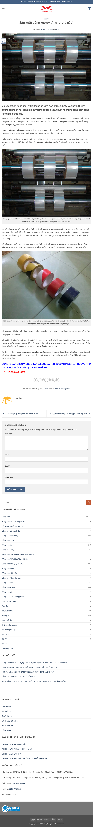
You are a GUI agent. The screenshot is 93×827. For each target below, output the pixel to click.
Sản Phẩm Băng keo (10, 721)
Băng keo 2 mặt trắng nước (13, 521)
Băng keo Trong (8, 587)
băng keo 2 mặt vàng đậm (12, 526)
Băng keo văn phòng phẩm (13, 596)
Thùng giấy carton (9, 625)
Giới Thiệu (6, 706)
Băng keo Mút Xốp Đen (11, 578)
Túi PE (4, 639)
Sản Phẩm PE (7, 725)
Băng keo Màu (8, 568)
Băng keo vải (7, 592)
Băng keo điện (8, 540)
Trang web (9, 477)
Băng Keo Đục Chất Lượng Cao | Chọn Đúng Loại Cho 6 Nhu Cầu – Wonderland (35, 662)
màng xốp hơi (7, 620)
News (46, 19)
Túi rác (4, 643)
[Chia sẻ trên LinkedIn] (57, 380)
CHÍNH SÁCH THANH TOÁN (14, 744)
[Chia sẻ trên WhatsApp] (36, 380)
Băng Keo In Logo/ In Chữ (12, 563)
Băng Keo (6, 516)
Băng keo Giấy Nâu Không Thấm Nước (18, 554)
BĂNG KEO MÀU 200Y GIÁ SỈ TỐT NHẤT (19, 676)
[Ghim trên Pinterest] (53, 380)
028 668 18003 (18, 783)
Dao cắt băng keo (9, 601)
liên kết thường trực (62, 389)
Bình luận (9, 433)
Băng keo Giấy (8, 549)
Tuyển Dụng (7, 716)
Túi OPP (5, 634)
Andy (58, 30)
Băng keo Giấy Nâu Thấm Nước (15, 559)
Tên (7, 455)
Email (7, 466)
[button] (3, 9)
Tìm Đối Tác (6, 711)
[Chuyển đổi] (89, 516)
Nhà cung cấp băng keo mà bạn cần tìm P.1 (23, 413)
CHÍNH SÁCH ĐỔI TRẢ (11, 754)
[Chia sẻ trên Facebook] (40, 380)
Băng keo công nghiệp (11, 531)
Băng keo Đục (7, 545)
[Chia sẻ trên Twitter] (44, 380)
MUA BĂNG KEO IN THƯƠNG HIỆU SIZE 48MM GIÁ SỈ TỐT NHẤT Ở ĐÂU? (34, 681)
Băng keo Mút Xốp (9, 573)
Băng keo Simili (8, 582)
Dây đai (5, 606)
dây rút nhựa (7, 611)
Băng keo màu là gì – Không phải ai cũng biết (68, 413)
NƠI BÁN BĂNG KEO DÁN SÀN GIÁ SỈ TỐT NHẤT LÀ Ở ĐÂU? (28, 672)
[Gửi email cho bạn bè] (49, 380)
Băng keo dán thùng (10, 535)
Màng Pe (5, 615)
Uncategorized (8, 648)
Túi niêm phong (8, 629)
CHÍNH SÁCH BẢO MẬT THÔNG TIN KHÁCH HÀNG (24, 758)
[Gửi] (88, 502)
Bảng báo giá (7, 730)
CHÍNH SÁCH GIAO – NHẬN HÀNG (17, 749)
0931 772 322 (15, 789)
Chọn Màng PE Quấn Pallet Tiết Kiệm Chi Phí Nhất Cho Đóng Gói (29, 667)
